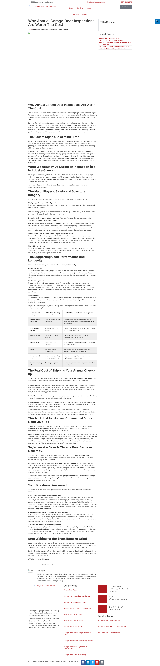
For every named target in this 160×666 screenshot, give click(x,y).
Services (80, 8)
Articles (76, 14)
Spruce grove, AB (120, 626)
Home (71, 8)
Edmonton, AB (103, 620)
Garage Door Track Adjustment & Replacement (75, 647)
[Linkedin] (88, 662)
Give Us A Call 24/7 (116, 607)
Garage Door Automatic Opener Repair (77, 608)
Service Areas (105, 616)
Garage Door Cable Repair (73, 614)
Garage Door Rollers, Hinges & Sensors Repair (77, 633)
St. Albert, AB (103, 633)
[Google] (101, 662)
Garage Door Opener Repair (73, 620)
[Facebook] (83, 662)
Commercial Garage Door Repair (75, 602)
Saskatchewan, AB (116, 633)
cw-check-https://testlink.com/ (111, 40)
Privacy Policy (73, 661)
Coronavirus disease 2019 (109, 38)
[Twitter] (92, 662)
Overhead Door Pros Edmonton (49, 661)
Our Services (70, 585)
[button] (129, 22)
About (84, 14)
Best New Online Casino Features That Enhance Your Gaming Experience (114, 47)
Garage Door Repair (71, 590)
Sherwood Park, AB (105, 626)
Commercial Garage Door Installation (77, 596)
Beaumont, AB (115, 620)
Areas (89, 8)
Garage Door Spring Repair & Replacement (79, 640)
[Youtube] (97, 662)
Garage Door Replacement (73, 626)
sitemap (63, 661)
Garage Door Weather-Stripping (75, 655)
